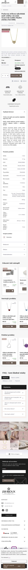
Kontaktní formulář (9, 515)
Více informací (5, 57)
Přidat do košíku (14, 75)
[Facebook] (2, 510)
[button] (26, 277)
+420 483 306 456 (8, 506)
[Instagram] (6, 510)
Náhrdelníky (9, 237)
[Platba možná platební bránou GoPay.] (22, 548)
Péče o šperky (13, 145)
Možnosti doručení (20, 71)
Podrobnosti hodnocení (20, 23)
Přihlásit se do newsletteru (8, 480)
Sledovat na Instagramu (15, 454)
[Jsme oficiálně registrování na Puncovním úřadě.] (6, 548)
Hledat (24, 5)
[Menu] (26, 2)
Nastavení (14, 561)
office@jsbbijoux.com (9, 503)
